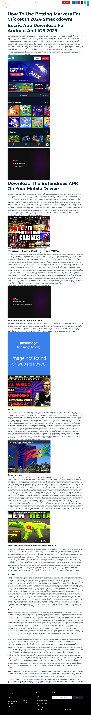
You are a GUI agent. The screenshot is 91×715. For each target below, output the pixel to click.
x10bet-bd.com (66, 418)
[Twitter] (76, 2)
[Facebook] (73, 2)
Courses (37, 3)
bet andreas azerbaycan (39, 198)
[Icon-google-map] (63, 702)
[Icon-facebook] (53, 702)
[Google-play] (88, 5)
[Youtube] (79, 2)
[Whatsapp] (85, 2)
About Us (30, 3)
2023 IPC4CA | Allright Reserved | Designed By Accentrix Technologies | (68, 708)
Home (22, 3)
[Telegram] (88, 2)
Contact (45, 3)
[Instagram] (82, 2)
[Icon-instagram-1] (59, 702)
